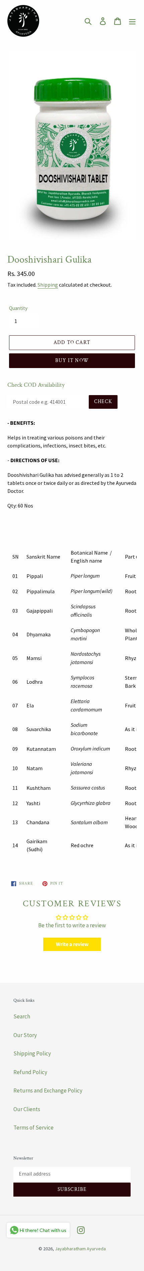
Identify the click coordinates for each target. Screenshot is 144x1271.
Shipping (48, 284)
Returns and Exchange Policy (47, 1090)
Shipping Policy (32, 1053)
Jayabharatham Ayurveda (80, 1249)
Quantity (18, 308)
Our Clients (26, 1109)
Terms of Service (33, 1127)
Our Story (25, 1035)
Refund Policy (30, 1072)
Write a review (72, 944)
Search (21, 1016)
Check (103, 401)
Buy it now (72, 360)
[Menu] (132, 21)
